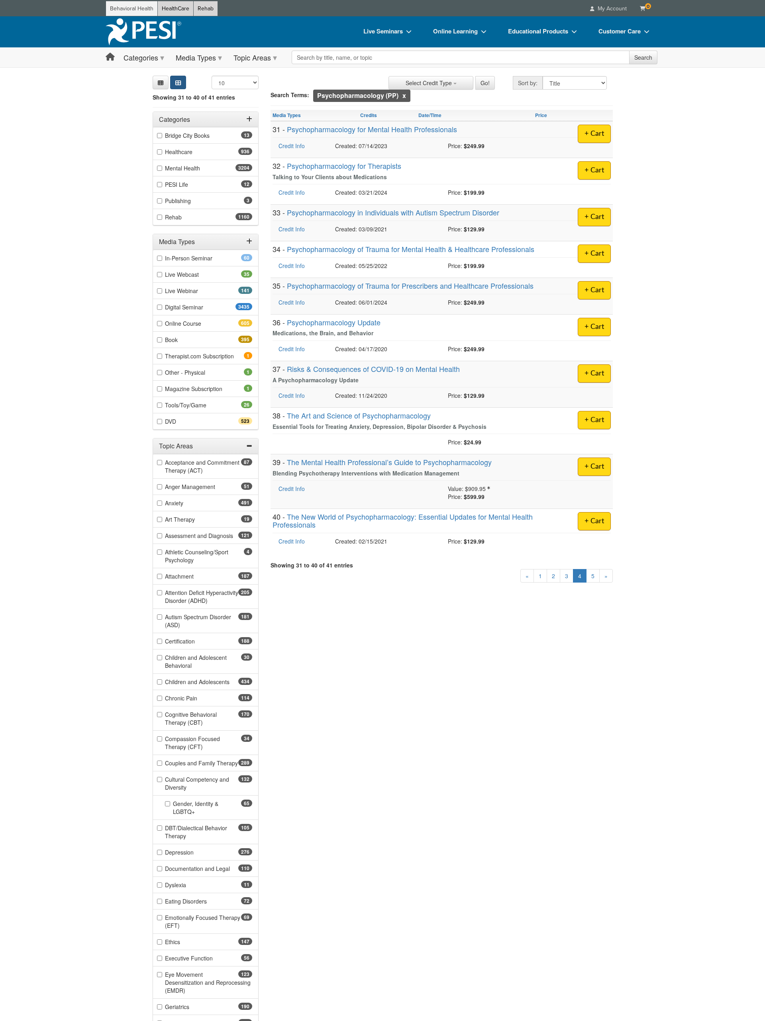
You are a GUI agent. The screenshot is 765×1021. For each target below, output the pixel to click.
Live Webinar (195, 291)
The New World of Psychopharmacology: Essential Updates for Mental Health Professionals (403, 520)
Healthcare (193, 152)
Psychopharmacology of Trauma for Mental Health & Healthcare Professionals (410, 249)
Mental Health (198, 168)
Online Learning (455, 31)
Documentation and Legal (208, 868)
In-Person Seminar (201, 258)
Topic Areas (252, 57)
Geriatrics (191, 1007)
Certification (194, 641)
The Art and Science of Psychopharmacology (359, 415)
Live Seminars (383, 31)
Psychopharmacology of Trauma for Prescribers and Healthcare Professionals (410, 285)
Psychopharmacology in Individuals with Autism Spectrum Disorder (393, 212)
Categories (141, 57)
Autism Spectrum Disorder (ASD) (198, 621)
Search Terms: (290, 95)
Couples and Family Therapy (208, 763)
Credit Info (292, 146)
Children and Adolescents (208, 682)
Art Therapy (192, 519)
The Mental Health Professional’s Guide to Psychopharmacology (389, 462)
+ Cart (594, 133)
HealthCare (175, 8)
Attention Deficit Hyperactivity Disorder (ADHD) (201, 596)
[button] (161, 82)
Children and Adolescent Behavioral (196, 661)
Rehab (206, 8)
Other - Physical (196, 372)
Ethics (186, 942)
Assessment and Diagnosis (208, 536)
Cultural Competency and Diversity (197, 783)
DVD (184, 421)
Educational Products (538, 31)
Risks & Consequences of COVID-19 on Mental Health (373, 369)
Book (185, 340)
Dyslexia (188, 885)
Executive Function (201, 958)
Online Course (197, 323)
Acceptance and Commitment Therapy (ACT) (202, 466)
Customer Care (619, 31)
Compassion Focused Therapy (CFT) (196, 743)
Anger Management (202, 487)
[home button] (110, 57)
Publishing (189, 201)
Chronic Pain (195, 698)
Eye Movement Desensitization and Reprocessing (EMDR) (208, 982)
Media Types (196, 57)
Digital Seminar (200, 307)
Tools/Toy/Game (198, 405)
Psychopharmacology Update (334, 322)
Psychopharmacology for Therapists (344, 165)
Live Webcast (194, 274)
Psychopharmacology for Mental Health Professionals (372, 129)
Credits (368, 115)
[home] (143, 31)
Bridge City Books (200, 136)
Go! (485, 83)
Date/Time (429, 115)
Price (541, 115)
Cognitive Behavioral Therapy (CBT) (198, 718)
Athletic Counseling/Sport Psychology (196, 556)
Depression (193, 852)
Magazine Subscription (204, 389)
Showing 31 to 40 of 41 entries (194, 97)
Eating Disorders (198, 901)
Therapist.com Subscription (208, 356)
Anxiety (188, 503)
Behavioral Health (131, 8)
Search (643, 57)
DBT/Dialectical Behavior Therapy (196, 832)
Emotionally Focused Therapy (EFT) (202, 921)
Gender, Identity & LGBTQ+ (196, 808)
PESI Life (189, 185)
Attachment (193, 576)
